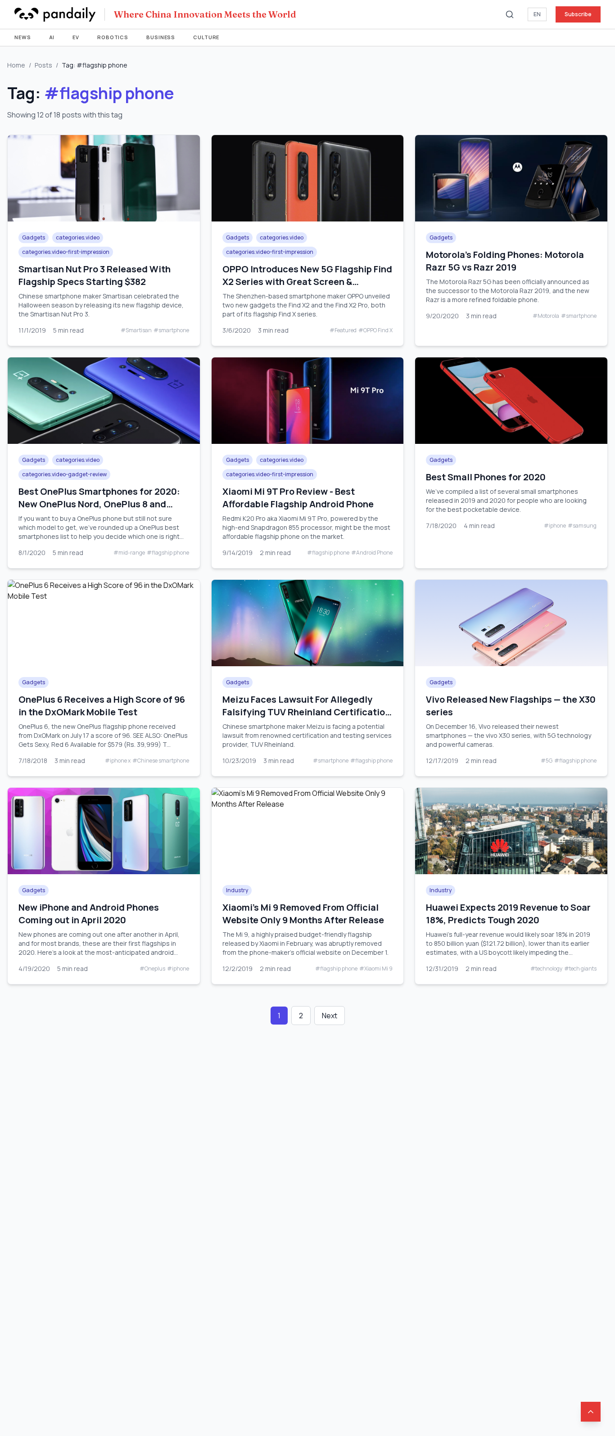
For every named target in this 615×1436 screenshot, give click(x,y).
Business (160, 37)
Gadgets (33, 237)
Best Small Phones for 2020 (486, 477)
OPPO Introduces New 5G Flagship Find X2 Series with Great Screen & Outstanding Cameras (307, 281)
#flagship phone (168, 552)
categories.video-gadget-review (64, 474)
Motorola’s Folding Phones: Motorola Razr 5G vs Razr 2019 (505, 260)
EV (75, 37)
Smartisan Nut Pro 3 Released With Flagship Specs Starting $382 (94, 275)
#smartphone (171, 330)
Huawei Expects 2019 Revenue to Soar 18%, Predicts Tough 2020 (508, 913)
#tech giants (580, 968)
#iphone (555, 525)
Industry (237, 890)
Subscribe (578, 14)
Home (16, 65)
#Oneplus (152, 968)
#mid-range (129, 552)
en (537, 14)
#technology (546, 968)
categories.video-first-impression (65, 252)
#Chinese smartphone (160, 760)
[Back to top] (591, 1412)
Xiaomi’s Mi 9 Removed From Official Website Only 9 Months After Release (303, 913)
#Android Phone (372, 552)
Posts (43, 65)
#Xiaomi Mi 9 (376, 968)
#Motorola (546, 316)
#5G (546, 760)
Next (329, 1016)
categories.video (77, 237)
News (22, 37)
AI (52, 37)
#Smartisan (136, 330)
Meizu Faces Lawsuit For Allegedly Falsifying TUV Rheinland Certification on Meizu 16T (306, 712)
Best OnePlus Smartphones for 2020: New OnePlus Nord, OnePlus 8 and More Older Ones (99, 504)
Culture (206, 37)
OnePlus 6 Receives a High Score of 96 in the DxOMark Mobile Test (101, 705)
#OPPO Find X (375, 330)
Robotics (112, 37)
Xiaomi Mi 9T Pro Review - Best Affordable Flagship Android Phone (298, 497)
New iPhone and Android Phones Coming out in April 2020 (88, 913)
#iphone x (118, 760)
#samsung (582, 525)
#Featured (343, 330)
